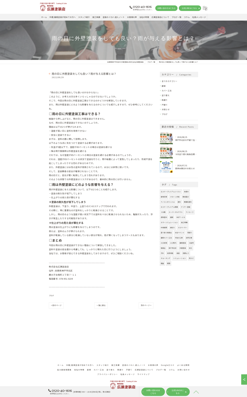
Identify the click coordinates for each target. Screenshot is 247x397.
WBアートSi (181, 217)
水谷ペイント (179, 232)
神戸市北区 (173, 248)
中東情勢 (164, 227)
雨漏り (165, 100)
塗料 (179, 202)
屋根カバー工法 (166, 238)
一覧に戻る (101, 305)
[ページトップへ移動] (196, 391)
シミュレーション (179, 258)
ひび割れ (173, 243)
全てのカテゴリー (169, 81)
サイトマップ (143, 374)
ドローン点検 (174, 197)
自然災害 (189, 238)
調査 (162, 263)
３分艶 (163, 212)
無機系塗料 (188, 202)
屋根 (164, 86)
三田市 (191, 243)
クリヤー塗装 (185, 207)
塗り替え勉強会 (166, 232)
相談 (178, 253)
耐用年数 (170, 253)
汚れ (162, 253)
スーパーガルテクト (176, 212)
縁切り (172, 227)
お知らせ (166, 109)
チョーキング (165, 258)
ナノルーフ (189, 212)
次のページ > (146, 305)
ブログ (51, 295)
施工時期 (184, 222)
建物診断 (164, 197)
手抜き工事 (179, 238)
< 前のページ (56, 305)
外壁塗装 (183, 248)
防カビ (191, 258)
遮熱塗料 (164, 217)
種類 (168, 263)
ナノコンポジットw (168, 202)
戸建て (165, 104)
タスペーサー (182, 227)
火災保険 (164, 243)
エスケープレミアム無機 (169, 207)
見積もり (186, 253)
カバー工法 (166, 90)
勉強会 (163, 248)
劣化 (190, 248)
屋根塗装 (183, 243)
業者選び (186, 197)
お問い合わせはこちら (166, 8)
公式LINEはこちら (189, 8)
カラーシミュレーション (169, 222)
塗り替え (166, 95)
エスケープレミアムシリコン (171, 191)
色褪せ (186, 191)
